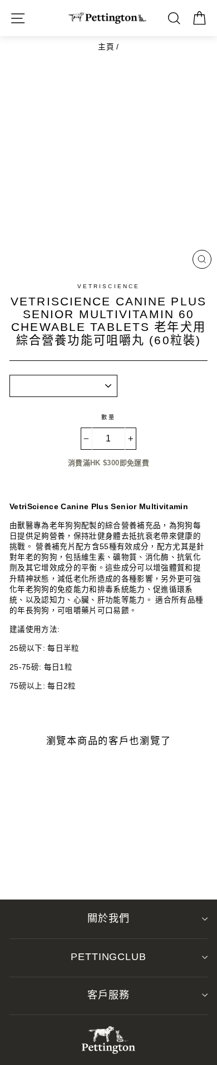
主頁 (106, 47)
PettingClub (108, 956)
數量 (108, 417)
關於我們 (108, 918)
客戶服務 (108, 995)
